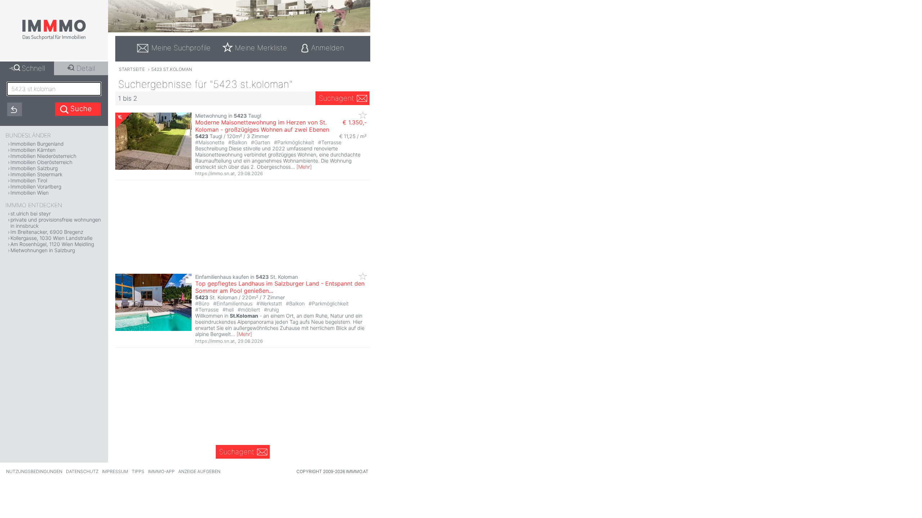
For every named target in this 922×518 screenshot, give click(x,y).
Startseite (132, 69)
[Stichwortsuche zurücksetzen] (14, 109)
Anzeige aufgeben (199, 471)
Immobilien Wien (29, 193)
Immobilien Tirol (28, 180)
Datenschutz (82, 471)
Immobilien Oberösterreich (41, 162)
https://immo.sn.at (215, 173)
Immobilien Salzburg (34, 168)
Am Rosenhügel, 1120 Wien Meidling (52, 244)
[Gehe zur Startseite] (54, 38)
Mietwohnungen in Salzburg (42, 250)
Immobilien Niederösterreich (43, 156)
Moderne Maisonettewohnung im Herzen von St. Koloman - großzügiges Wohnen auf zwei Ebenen (262, 126)
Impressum (115, 471)
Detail (85, 68)
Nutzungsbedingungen (34, 471)
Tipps (138, 471)
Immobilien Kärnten (32, 150)
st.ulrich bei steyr (30, 213)
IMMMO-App (161, 471)
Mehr (304, 167)
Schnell (33, 68)
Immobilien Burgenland (37, 144)
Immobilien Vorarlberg (35, 186)
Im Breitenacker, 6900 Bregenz (46, 232)
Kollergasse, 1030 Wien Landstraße (51, 238)
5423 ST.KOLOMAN (171, 69)
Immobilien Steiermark (36, 174)
